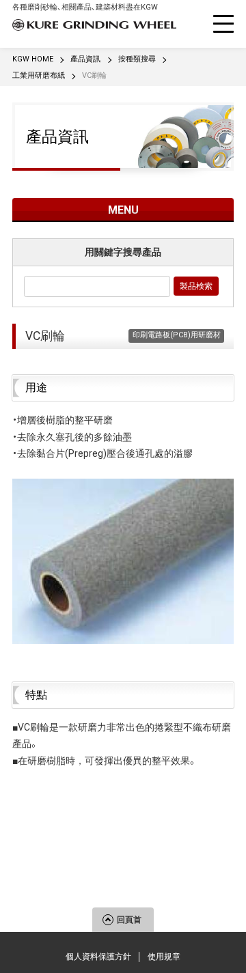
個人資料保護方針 (98, 956)
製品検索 (196, 286)
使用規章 (164, 956)
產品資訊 (57, 137)
